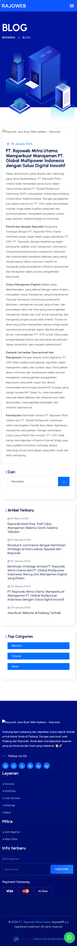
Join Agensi (12, 832)
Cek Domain (12, 798)
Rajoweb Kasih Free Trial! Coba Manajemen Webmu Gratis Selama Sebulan (33, 528)
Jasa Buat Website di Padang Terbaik (34, 613)
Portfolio (10, 791)
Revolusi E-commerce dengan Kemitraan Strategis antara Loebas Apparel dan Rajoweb (37, 549)
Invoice (9, 784)
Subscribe (62, 869)
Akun (8, 812)
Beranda (8, 37)
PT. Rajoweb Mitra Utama (34, 922)
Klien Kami (11, 839)
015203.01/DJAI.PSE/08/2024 (49, 939)
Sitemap (10, 805)
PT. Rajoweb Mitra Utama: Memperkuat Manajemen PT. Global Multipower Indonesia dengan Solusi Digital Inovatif (36, 595)
